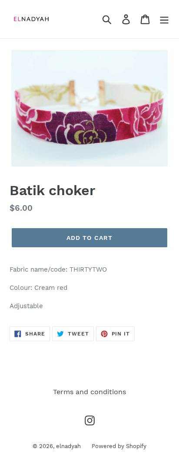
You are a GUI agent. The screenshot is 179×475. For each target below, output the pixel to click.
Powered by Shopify (119, 446)
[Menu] (164, 19)
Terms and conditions (89, 392)
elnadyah (68, 446)
